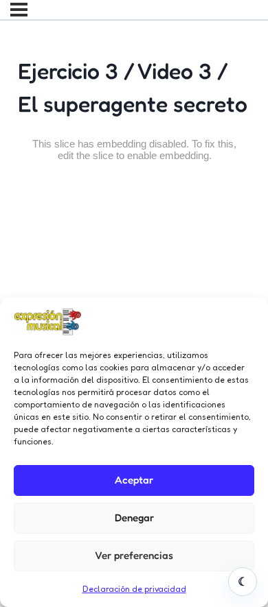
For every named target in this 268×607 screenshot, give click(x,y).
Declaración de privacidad (134, 589)
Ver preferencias (134, 555)
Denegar (134, 517)
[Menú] (19, 9)
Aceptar (134, 479)
